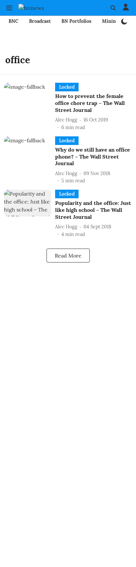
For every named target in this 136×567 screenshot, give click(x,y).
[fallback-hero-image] (29, 107)
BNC (13, 21)
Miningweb (114, 21)
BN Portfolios (76, 21)
